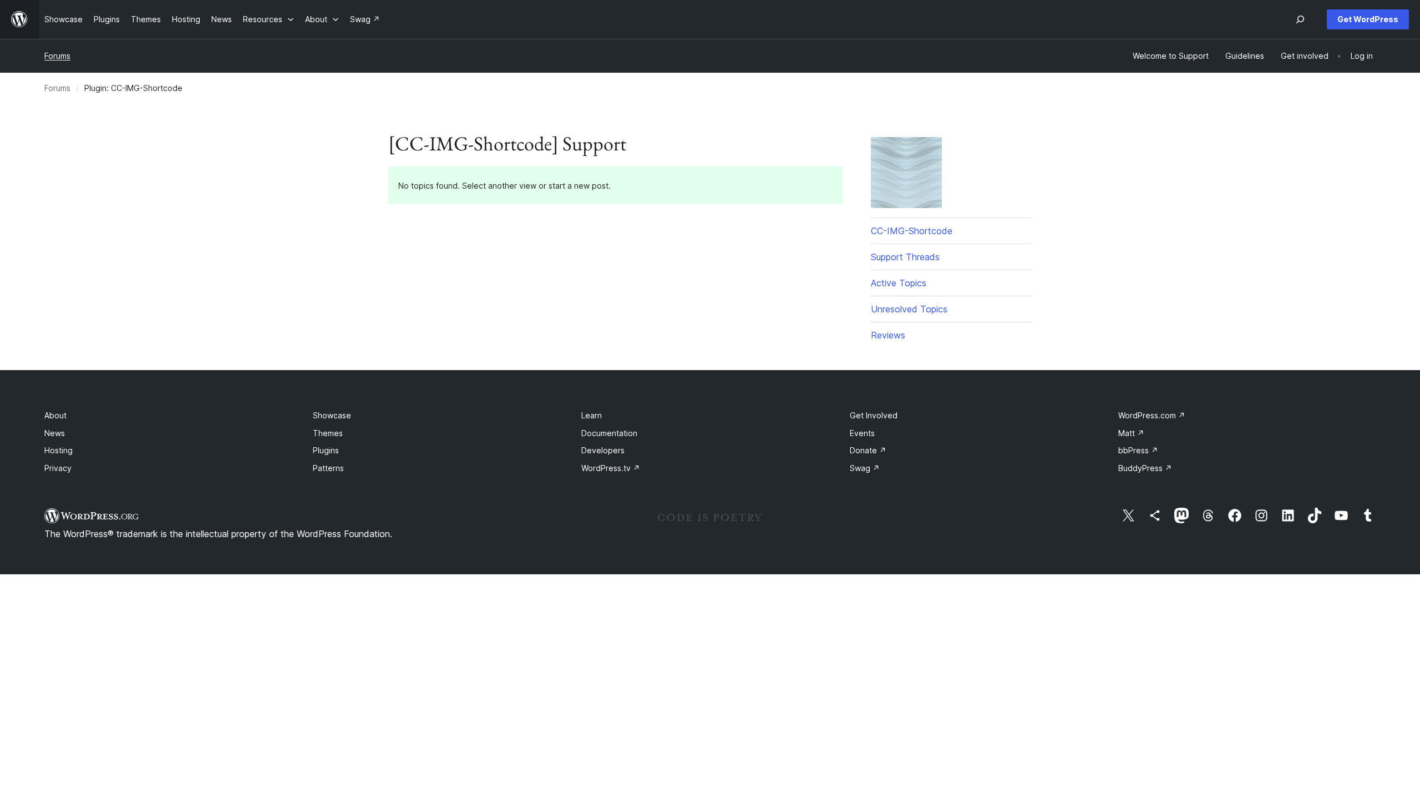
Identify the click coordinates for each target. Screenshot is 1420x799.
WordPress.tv (610, 468)
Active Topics (898, 283)
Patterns (328, 468)
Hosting (58, 450)
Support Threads (905, 256)
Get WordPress (1367, 19)
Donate (868, 450)
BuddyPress (1145, 468)
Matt (1131, 433)
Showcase (332, 415)
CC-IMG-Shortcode (911, 230)
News (54, 433)
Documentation (609, 433)
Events (862, 433)
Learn (591, 415)
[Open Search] (1300, 19)
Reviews (888, 335)
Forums (57, 55)
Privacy (58, 468)
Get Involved (873, 415)
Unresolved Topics (909, 309)
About (55, 415)
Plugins (326, 450)
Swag (865, 468)
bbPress (1138, 450)
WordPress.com (1151, 415)
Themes (328, 433)
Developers (603, 450)
